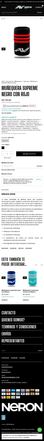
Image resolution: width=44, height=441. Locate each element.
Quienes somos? (13, 319)
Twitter (21, 248)
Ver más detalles (6, 113)
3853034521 (6, 372)
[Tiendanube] (8, 424)
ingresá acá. (35, 432)
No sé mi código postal (8, 169)
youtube (22, 358)
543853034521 (7, 367)
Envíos (6, 333)
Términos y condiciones (19, 326)
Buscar (39, 12)
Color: (5, 144)
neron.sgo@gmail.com (10, 377)
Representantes (13, 340)
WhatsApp (5, 248)
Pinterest (28, 248)
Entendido (26, 437)
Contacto (8, 312)
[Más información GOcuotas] (32, 106)
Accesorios (9, 81)
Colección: (8, 137)
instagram (5, 358)
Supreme (26, 81)
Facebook (13, 248)
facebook (14, 358)
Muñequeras (18, 81)
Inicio (3, 81)
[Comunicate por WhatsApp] (39, 430)
